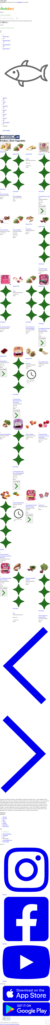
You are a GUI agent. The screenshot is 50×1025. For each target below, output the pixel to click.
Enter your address (6, 15)
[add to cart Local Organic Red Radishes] (26, 323)
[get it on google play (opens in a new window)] (26, 1015)
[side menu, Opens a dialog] (1, 6)
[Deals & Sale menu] (8, 36)
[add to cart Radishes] (14, 193)
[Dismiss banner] (1, 4)
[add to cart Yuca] (14, 610)
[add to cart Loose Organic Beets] (1, 226)
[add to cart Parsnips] (26, 156)
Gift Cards (5, 818)
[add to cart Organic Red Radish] (14, 226)
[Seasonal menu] (6, 126)
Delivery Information (7, 833)
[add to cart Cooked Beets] (1, 323)
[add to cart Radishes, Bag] (39, 502)
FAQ (4, 837)
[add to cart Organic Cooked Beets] (39, 193)
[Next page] (25, 796)
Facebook (5, 943)
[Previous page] (25, 708)
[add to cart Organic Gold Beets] (26, 431)
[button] (6, 192)
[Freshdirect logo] (7, 9)
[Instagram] (26, 893)
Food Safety (5, 824)
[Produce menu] (9, 44)
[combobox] (9, 18)
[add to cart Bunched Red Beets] (26, 575)
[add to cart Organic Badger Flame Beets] (1, 551)
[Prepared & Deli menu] (9, 40)
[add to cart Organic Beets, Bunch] (39, 265)
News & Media (6, 841)
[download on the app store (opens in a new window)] (26, 1001)
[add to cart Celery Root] (26, 360)
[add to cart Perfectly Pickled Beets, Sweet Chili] (1, 575)
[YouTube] (26, 979)
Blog (4, 820)
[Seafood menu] (6, 98)
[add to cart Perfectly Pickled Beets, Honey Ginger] (26, 502)
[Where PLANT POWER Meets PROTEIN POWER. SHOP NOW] (10, 138)
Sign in (2, 27)
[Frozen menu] (6, 114)
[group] (25, 130)
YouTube (4, 981)
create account (10, 27)
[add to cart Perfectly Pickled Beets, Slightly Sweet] (39, 325)
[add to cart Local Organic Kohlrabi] (39, 612)
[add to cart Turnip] (14, 288)
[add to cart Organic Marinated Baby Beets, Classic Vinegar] (14, 396)
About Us (5, 817)
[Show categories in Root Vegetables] (48, 130)
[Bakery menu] (6, 110)
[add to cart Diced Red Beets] (1, 358)
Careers (4, 821)
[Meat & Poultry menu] (9, 48)
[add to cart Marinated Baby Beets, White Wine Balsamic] (14, 468)
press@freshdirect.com (7, 840)
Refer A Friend (6, 826)
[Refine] (1, 134)
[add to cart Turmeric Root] (26, 226)
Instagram (5, 894)
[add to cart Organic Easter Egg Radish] (1, 431)
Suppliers (4, 823)
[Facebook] (26, 942)
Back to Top (3, 812)
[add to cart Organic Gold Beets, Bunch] (14, 499)
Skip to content (3, 0)
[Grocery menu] (6, 118)
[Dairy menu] (5, 102)
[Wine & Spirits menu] (9, 122)
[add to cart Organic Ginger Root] (1, 191)
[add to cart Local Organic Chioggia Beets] (39, 431)
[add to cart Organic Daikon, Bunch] (39, 358)
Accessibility (5, 835)
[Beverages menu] (7, 106)
